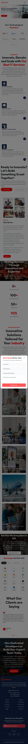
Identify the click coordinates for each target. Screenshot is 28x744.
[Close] (24, 358)
